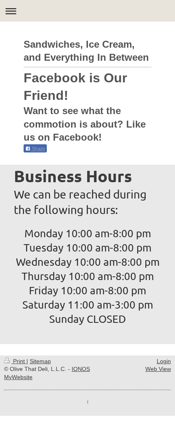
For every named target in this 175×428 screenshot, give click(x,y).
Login (164, 361)
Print (18, 361)
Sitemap (40, 361)
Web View (158, 369)
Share (38, 149)
